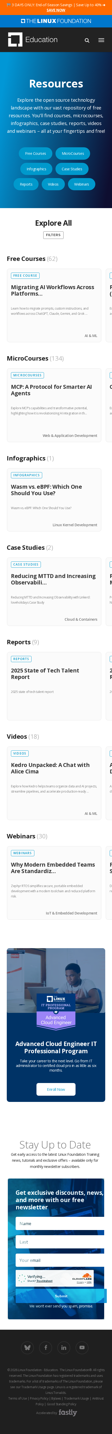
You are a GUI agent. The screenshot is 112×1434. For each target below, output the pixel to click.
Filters (53, 235)
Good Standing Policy (61, 1404)
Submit (61, 1296)
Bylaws (56, 1398)
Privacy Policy (39, 1398)
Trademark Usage (33, 1387)
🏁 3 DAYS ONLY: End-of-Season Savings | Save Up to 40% (56, 7)
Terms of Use (17, 1398)
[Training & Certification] (35, 40)
